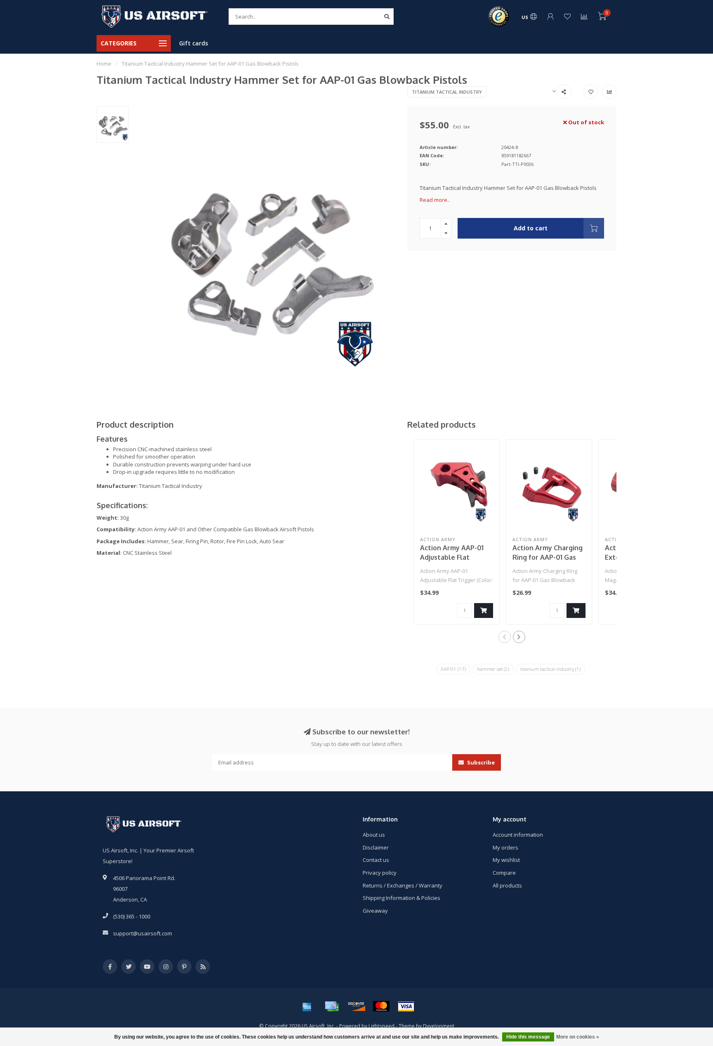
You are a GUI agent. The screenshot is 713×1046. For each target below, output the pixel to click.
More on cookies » (577, 1037)
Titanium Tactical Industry (447, 92)
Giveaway (375, 910)
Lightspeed (381, 1025)
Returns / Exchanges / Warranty (402, 885)
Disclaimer (376, 847)
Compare (504, 872)
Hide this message (528, 1037)
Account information (518, 834)
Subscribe (480, 762)
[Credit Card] (331, 1006)
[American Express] (307, 1006)
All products (507, 885)
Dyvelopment (438, 1025)
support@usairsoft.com (142, 933)
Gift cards (193, 43)
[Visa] (406, 1006)
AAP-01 (453, 669)
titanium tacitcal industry (550, 669)
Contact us (376, 860)
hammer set (493, 669)
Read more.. (435, 200)
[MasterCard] (381, 1006)
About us (374, 834)
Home (104, 63)
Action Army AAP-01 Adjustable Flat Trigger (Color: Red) (452, 557)
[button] (504, 637)
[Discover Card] (356, 1006)
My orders (505, 847)
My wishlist (506, 860)
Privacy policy (380, 872)
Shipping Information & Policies (401, 898)
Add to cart (531, 228)
